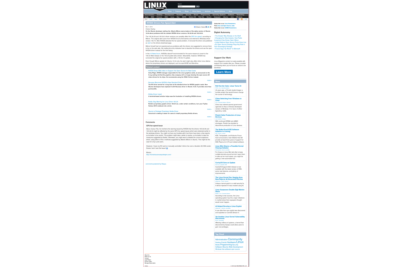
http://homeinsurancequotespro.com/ (158, 154)
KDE (216, 133)
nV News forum (155, 53)
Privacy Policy (148, 261)
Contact (147, 258)
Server (196, 15)
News (170, 11)
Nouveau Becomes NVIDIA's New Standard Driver (165, 82)
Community (235, 239)
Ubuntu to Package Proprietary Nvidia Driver (163, 111)
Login (246, 19)
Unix (232, 17)
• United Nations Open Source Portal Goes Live (230, 42)
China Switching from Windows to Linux (228, 99)
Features (178, 11)
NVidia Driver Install (155, 94)
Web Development (236, 247)
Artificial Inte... (218, 181)
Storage (224, 119)
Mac (178, 17)
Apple (146, 17)
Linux (172, 17)
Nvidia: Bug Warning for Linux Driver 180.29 (163, 102)
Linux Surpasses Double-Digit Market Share (229, 190)
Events (223, 242)
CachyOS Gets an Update (225, 162)
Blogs (187, 11)
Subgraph (217, 17)
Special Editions (219, 11)
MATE (184, 17)
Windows (239, 17)
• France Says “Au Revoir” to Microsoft (227, 49)
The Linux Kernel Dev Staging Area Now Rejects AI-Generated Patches (229, 178)
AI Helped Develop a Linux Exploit (228, 206)
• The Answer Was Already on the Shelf (227, 36)
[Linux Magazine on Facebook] (238, 19)
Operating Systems (219, 15)
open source (235, 249)
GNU (166, 17)
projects (223, 133)
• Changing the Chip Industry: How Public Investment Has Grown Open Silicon (228, 39)
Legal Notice (148, 260)
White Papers (196, 11)
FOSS (216, 88)
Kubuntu (219, 133)
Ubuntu (225, 17)
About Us (147, 255)
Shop (230, 11)
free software (226, 249)
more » (209, 80)
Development (169, 15)
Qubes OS (192, 17)
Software (231, 15)
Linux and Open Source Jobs (226, 26)
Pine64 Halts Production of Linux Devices (228, 116)
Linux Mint (227, 150)
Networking (240, 15)
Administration (149, 15)
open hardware (218, 119)
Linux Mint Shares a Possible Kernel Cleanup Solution (229, 147)
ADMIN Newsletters (231, 28)
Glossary (146, 265)
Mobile (217, 245)
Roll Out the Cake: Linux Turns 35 (228, 86)
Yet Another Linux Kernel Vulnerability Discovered (230, 218)
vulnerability (228, 208)
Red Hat (201, 17)
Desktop (159, 15)
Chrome (159, 17)
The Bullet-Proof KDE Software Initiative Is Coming (227, 130)
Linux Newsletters (230, 23)
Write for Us (148, 256)
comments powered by (156, 164)
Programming (205, 15)
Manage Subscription (150, 263)
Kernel (223, 150)
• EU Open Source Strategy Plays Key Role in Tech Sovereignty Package (229, 45)
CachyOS (222, 164)
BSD (152, 17)
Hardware (179, 15)
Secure (209, 17)
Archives (208, 11)
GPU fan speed (196, 36)
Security (188, 15)
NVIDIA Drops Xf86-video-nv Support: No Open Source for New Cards (172, 71)
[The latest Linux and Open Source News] (242, 19)
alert (149, 43)
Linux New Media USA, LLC (240, 266)
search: (180, 4)
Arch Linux (217, 164)
